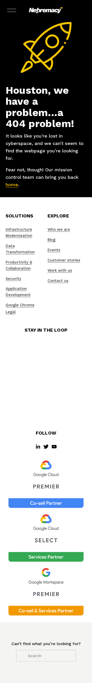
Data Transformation (20, 249)
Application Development (18, 291)
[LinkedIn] (37, 446)
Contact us (58, 280)
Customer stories (64, 260)
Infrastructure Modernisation (19, 232)
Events (54, 250)
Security (13, 278)
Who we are (59, 229)
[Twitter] (46, 446)
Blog (51, 239)
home (12, 184)
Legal (11, 312)
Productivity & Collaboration (19, 265)
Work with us (60, 270)
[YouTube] (54, 446)
